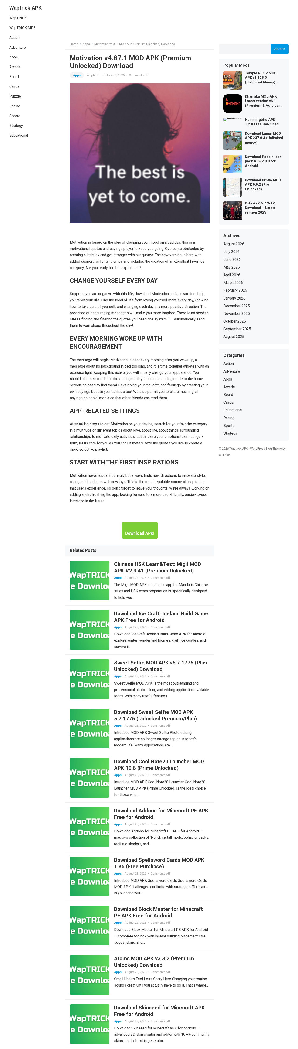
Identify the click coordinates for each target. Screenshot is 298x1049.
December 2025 (237, 306)
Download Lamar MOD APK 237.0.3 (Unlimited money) (264, 138)
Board (14, 77)
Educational (18, 135)
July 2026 (232, 251)
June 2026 (232, 259)
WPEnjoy (224, 454)
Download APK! (139, 533)
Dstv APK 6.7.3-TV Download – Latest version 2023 (260, 208)
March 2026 (233, 282)
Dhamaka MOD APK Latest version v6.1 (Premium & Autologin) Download (264, 101)
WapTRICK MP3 (22, 28)
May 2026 (232, 267)
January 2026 (234, 298)
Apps (13, 57)
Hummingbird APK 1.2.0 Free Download (262, 122)
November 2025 (237, 313)
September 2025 (237, 329)
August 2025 (234, 336)
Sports (14, 116)
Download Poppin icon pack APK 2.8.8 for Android (263, 161)
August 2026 (234, 244)
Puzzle (15, 96)
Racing (14, 106)
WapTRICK (18, 18)
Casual (14, 86)
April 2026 (232, 275)
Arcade (15, 67)
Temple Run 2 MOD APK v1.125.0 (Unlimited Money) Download (261, 78)
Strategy (16, 125)
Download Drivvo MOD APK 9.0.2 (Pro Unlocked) (263, 184)
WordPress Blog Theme (266, 448)
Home (74, 44)
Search (279, 49)
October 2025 (235, 321)
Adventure (17, 47)
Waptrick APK (25, 8)
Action (14, 37)
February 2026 (235, 290)
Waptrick (93, 75)
